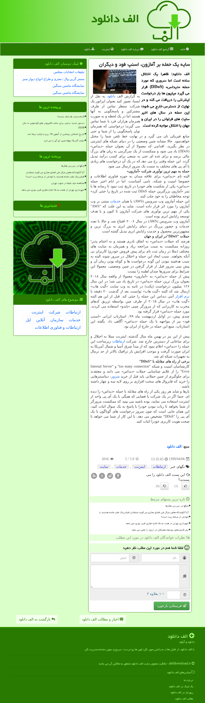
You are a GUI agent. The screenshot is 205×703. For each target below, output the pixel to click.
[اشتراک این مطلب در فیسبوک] (118, 475)
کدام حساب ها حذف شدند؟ (70, 116)
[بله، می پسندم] (186, 486)
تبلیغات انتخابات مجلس (69, 72)
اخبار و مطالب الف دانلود (101, 619)
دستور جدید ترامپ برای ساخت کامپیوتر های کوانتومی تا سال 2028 (53, 125)
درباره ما (188, 680)
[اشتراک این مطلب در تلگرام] (110, 475)
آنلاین (40, 320)
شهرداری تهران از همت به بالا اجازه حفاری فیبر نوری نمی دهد (157, 523)
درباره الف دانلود (130, 49)
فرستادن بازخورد (170, 606)
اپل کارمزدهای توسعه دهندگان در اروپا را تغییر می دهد (160, 529)
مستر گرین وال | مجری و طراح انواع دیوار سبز (53, 79)
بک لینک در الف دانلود (181, 686)
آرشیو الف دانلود (160, 49)
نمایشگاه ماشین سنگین (68, 86)
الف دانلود (115, 18)
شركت (54, 312)
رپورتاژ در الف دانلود (181, 692)
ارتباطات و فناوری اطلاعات (57, 327)
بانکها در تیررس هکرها (177, 505)
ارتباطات (118, 341)
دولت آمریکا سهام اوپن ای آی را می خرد (64, 140)
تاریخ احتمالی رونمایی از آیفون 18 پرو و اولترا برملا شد (56, 134)
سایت (104, 467)
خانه (183, 49)
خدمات (115, 201)
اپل (28, 320)
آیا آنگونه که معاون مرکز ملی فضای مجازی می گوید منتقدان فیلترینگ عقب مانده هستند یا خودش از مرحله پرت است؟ (143, 514)
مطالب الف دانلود (184, 698)
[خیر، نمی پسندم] (164, 486)
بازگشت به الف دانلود (35, 619)
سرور (115, 376)
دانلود (87, 49)
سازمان (56, 320)
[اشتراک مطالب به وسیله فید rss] (94, 475)
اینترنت (106, 49)
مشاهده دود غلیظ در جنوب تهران (67, 183)
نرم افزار (182, 296)
